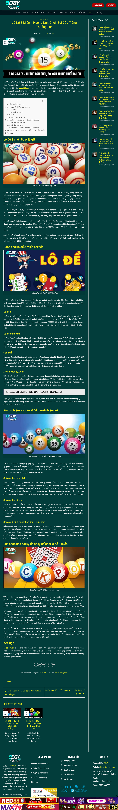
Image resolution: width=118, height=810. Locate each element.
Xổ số (90, 13)
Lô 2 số (13, 110)
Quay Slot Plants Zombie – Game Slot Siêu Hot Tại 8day (106, 86)
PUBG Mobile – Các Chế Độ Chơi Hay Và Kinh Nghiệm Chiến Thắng (106, 157)
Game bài (63, 13)
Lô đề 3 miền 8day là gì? (15, 104)
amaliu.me (13, 766)
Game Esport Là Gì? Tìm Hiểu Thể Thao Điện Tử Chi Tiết (106, 142)
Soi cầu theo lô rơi (16, 125)
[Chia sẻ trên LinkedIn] (53, 665)
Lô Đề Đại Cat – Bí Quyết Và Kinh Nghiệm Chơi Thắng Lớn (12, 725)
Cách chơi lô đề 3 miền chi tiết (18, 107)
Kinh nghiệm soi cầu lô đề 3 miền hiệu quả (22, 120)
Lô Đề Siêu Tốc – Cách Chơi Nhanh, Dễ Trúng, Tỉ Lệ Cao (33, 725)
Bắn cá (26, 13)
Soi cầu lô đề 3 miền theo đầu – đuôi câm (24, 128)
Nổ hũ (72, 13)
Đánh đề (13, 115)
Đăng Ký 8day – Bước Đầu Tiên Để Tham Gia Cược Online (106, 30)
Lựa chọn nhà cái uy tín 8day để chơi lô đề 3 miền (25, 130)
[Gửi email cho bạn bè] (44, 665)
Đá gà (43, 13)
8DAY (18, 13)
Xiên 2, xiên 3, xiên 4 (17, 117)
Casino (35, 13)
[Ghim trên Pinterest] (48, 665)
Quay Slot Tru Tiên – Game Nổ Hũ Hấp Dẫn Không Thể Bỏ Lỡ (106, 114)
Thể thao (81, 13)
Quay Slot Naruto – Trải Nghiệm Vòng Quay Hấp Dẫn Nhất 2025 (106, 100)
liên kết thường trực (61, 673)
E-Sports (52, 13)
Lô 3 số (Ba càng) (16, 112)
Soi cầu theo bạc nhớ (17, 122)
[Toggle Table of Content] (41, 101)
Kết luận (9, 133)
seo (53, 33)
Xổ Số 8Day (44, 19)
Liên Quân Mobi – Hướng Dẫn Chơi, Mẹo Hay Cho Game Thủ (106, 128)
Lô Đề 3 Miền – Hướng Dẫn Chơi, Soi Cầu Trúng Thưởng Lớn (106, 58)
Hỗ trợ (99, 13)
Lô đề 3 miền (8, 648)
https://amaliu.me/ (107, 767)
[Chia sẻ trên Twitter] (40, 665)
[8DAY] (13, 5)
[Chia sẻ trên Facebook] (36, 665)
